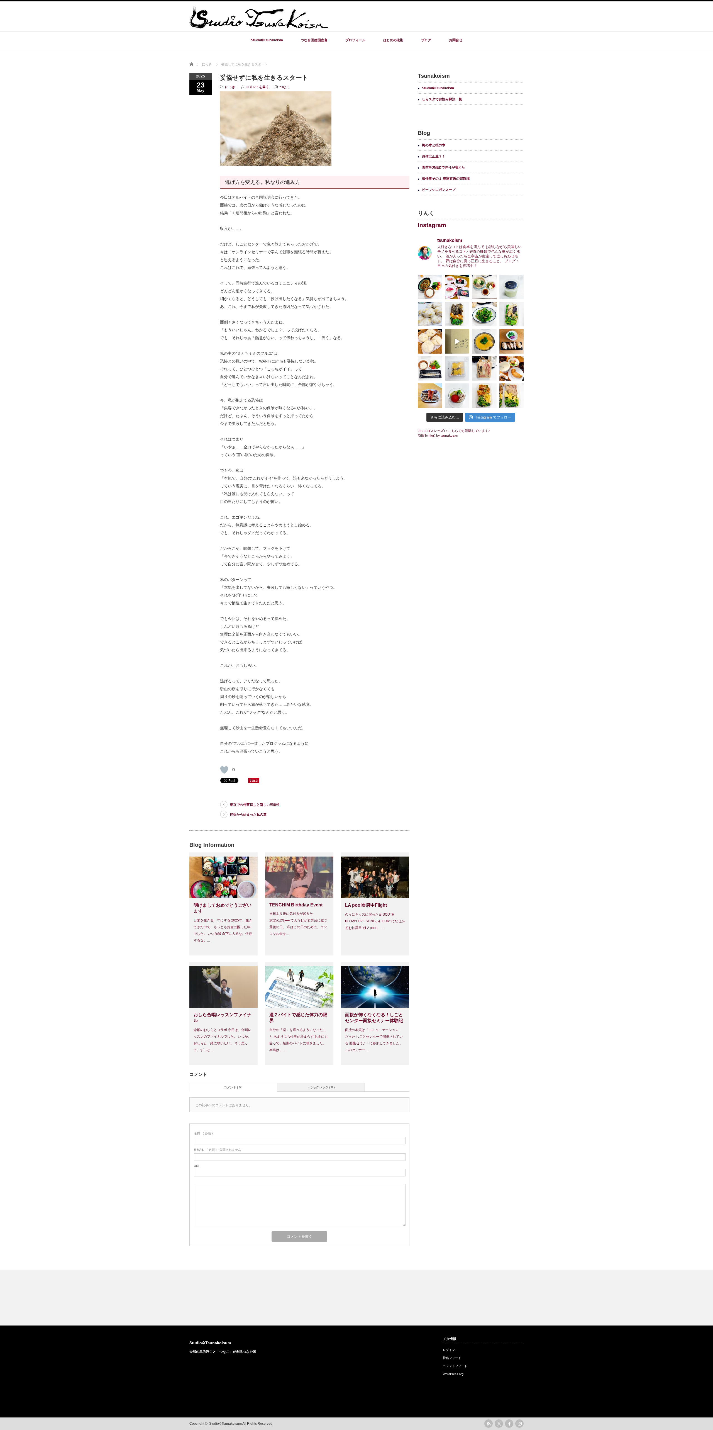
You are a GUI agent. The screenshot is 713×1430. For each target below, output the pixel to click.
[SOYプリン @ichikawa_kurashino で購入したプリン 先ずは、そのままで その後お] (511, 287)
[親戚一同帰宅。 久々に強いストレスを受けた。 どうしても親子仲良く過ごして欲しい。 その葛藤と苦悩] (457, 368)
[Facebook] (509, 1423)
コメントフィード (455, 1366)
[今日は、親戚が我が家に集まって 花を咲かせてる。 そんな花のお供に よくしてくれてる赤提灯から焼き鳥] (430, 395)
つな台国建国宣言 (314, 40)
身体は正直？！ (433, 156)
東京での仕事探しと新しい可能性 (255, 805)
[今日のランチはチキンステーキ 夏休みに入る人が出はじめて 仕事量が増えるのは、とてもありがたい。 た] (484, 395)
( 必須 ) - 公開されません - (218, 1149)
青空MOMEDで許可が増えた (443, 167)
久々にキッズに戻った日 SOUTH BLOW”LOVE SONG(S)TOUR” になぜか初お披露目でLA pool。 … (375, 921)
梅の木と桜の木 (433, 145)
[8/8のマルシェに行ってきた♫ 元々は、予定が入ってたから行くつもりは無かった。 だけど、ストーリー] (484, 368)
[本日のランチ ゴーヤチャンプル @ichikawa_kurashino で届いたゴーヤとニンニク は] (430, 287)
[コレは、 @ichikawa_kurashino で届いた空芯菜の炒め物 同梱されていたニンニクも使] (484, 314)
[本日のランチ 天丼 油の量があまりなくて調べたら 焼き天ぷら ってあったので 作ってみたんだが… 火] (511, 314)
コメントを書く (257, 87)
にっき (230, 87)
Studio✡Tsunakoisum (210, 1343)
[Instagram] (519, 1423)
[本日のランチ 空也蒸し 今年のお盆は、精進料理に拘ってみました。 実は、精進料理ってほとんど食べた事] (484, 341)
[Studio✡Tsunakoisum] (259, 26)
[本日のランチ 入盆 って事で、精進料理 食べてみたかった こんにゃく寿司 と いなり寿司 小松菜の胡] (511, 341)
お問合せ (455, 40)
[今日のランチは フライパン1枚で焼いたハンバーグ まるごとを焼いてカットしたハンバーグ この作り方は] (511, 395)
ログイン (449, 1349)
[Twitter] (499, 1423)
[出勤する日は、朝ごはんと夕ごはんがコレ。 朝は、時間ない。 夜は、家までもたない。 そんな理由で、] (430, 314)
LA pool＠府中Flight (366, 905)
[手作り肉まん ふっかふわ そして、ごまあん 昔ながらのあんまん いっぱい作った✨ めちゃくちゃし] (430, 341)
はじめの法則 (393, 40)
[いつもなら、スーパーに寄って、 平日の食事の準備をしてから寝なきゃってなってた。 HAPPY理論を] (457, 287)
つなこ (285, 87)
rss (488, 1423)
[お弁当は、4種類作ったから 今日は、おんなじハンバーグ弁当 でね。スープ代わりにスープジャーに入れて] (457, 395)
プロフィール (355, 40)
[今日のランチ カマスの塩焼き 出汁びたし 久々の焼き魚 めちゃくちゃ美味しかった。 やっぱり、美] (430, 368)
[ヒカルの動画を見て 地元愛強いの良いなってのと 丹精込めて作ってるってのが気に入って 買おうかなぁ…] (457, 341)
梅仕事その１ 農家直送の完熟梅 (446, 179)
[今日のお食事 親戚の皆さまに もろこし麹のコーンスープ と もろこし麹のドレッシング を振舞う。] (511, 368)
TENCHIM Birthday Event (296, 905)
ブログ (426, 40)
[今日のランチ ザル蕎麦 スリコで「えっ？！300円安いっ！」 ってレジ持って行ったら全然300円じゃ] (484, 287)
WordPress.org (453, 1374)
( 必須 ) (203, 1133)
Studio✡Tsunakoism (267, 40)
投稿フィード (452, 1358)
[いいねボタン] (224, 770)
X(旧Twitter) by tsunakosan (438, 435)
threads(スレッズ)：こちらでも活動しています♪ (454, 431)
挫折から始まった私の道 (248, 814)
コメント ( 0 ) (233, 1087)
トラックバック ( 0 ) (321, 1087)
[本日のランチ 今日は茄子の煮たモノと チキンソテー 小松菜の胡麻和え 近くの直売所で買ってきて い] (457, 314)
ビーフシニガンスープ (438, 190)
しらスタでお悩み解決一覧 (442, 99)
